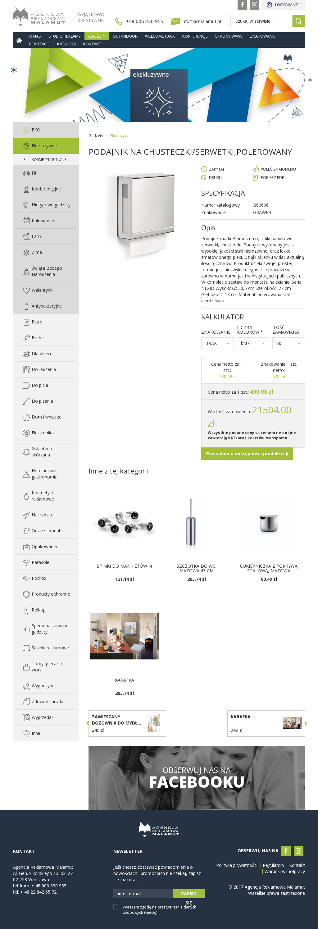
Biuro (37, 322)
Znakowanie (262, 36)
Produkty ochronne (51, 594)
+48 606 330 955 (144, 21)
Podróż (39, 578)
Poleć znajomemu (278, 169)
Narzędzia (42, 515)
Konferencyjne (46, 189)
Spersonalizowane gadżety (50, 629)
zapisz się (188, 894)
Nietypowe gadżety (51, 205)
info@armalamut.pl (201, 21)
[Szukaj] (299, 21)
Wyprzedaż (43, 717)
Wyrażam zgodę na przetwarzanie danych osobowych (159, 909)
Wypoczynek (44, 686)
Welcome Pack (160, 36)
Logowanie (286, 4)
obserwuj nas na (197, 777)
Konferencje (195, 36)
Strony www (229, 36)
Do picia (40, 385)
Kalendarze (43, 220)
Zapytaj (216, 169)
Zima (37, 252)
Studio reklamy (64, 36)
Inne (36, 733)
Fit (34, 173)
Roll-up (39, 610)
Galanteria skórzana (42, 452)
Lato (36, 236)
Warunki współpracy (285, 871)
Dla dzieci (41, 353)
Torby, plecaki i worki (47, 667)
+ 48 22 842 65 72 (38, 892)
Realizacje (39, 44)
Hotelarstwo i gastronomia (45, 474)
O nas (35, 36)
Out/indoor (125, 36)
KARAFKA (124, 680)
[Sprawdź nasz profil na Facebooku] (242, 5)
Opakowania (44, 546)
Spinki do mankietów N (124, 566)
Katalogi (66, 44)
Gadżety (96, 36)
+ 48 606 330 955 (48, 886)
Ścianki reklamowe (50, 648)
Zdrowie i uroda (47, 701)
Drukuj (216, 177)
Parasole (40, 562)
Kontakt (92, 44)
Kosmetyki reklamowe (43, 496)
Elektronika (43, 433)
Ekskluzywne (44, 146)
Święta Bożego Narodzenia (47, 271)
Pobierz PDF (272, 177)
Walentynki (42, 290)
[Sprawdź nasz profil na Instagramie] (254, 5)
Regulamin (273, 865)
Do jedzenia (44, 369)
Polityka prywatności (236, 865)
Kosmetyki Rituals (49, 159)
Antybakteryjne (47, 306)
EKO (36, 130)
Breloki (39, 338)
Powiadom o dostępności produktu (245, 453)
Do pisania (42, 401)
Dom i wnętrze (46, 417)
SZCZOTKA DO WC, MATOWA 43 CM (197, 568)
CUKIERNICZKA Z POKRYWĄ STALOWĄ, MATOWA (269, 568)
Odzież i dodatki (48, 530)
